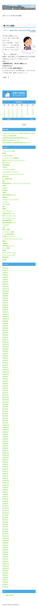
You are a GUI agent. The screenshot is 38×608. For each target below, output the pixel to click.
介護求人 (4, 167)
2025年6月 (5, 300)
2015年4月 (5, 582)
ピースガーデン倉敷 (8, 231)
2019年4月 (5, 471)
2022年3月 (5, 390)
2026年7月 (5, 270)
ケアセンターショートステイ (10, 199)
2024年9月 (5, 321)
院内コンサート (6, 162)
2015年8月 (5, 573)
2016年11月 (5, 538)
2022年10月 (5, 374)
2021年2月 (5, 420)
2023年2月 (5, 365)
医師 (3, 181)
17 (27, 112)
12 (4, 112)
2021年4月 (5, 415)
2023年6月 (5, 355)
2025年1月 (5, 312)
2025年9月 (5, 293)
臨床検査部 (5, 257)
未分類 (4, 259)
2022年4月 (5, 388)
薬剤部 (4, 250)
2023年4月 (5, 360)
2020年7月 (5, 436)
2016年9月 (5, 543)
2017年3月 (5, 529)
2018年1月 (5, 506)
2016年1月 (5, 561)
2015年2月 (5, 586)
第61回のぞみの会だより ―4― (11, 140)
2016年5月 (5, 552)
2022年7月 (5, 381)
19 (4, 114)
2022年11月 (5, 372)
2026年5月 (5, 275)
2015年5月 (5, 579)
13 (8, 112)
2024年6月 (5, 328)
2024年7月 (5, 325)
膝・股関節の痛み (7, 178)
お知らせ (4, 188)
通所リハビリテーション (9, 215)
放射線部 (4, 243)
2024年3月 (5, 335)
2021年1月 (5, 422)
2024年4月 (5, 332)
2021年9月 (5, 404)
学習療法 (4, 190)
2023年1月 (5, 367)
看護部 (4, 192)
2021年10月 (5, 402)
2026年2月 (5, 282)
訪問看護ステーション (8, 245)
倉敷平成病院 (9, 595)
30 (22, 116)
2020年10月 (5, 429)
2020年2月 (5, 448)
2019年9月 (5, 459)
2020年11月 (5, 427)
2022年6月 (5, 383)
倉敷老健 (4, 197)
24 (27, 114)
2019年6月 (5, 466)
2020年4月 (5, 443)
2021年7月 (5, 409)
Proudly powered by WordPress (10, 604)
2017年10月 (5, 512)
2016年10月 (5, 540)
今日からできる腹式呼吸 (9, 135)
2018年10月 (5, 485)
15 (17, 112)
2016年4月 (5, 554)
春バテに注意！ (9, 26)
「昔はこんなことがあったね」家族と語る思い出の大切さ (18, 133)
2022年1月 (5, 395)
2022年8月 (5, 379)
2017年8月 (5, 517)
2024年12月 (5, 314)
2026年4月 (5, 277)
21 (13, 114)
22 (17, 114)
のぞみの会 (5, 225)
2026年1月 (5, 284)
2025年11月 (5, 288)
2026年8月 (5, 268)
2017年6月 (5, 522)
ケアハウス (5, 201)
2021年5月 (5, 413)
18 (33, 112)
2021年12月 (5, 397)
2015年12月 (5, 563)
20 (8, 114)
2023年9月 (5, 349)
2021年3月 (5, 418)
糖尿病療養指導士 (7, 220)
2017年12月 (5, 508)
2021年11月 (5, 399)
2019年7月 (5, 464)
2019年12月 (5, 452)
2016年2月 (5, 559)
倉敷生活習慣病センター (9, 195)
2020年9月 (5, 432)
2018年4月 (5, 499)
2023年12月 (5, 342)
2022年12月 (5, 369)
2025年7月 (5, 298)
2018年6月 (5, 494)
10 (27, 109)
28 (13, 116)
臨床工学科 (5, 176)
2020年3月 (5, 446)
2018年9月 (5, 487)
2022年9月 (5, 376)
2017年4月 (5, 526)
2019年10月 (5, 457)
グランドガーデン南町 (8, 151)
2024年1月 (5, 339)
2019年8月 (5, 462)
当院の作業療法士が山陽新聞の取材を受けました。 (16, 142)
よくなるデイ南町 (7, 155)
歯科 (3, 206)
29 (17, 116)
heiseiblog (33, 31)
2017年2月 (5, 531)
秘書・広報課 (6, 229)
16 (22, 112)
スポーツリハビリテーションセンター (13, 174)
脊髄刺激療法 (6, 165)
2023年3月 (5, 362)
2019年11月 (5, 455)
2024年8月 (5, 323)
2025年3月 (5, 307)
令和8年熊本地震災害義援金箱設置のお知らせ (15, 138)
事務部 (11, 30)
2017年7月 (5, 519)
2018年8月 (5, 489)
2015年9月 (5, 570)
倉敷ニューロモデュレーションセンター (13, 160)
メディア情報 (6, 248)
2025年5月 (5, 302)
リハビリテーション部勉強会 (10, 158)
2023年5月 (5, 358)
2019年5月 (5, 469)
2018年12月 (5, 480)
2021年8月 (5, 406)
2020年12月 (5, 425)
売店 (3, 227)
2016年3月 (5, 556)
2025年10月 (5, 291)
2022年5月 (5, 385)
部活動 (4, 153)
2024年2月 (5, 337)
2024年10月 (5, 318)
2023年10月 (5, 346)
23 (22, 114)
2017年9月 (5, 515)
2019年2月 (5, 476)
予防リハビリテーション (9, 252)
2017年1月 (5, 533)
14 (13, 112)
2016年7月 (5, 547)
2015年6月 (5, 577)
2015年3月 (5, 584)
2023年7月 (5, 353)
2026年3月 (5, 279)
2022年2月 (5, 392)
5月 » (31, 119)
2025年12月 (5, 286)
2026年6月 (5, 272)
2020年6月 (5, 439)
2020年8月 (5, 434)
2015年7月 (5, 575)
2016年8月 (5, 545)
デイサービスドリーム (8, 218)
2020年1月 (5, 450)
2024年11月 (5, 316)
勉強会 (4, 241)
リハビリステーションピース (10, 171)
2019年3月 (5, 473)
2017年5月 (5, 524)
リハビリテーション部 (8, 255)
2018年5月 (5, 496)
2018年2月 (5, 503)
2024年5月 (5, 330)
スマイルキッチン (7, 211)
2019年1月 (5, 478)
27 (8, 116)
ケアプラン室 (6, 204)
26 (4, 116)
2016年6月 (5, 549)
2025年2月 (5, 309)
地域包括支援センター (8, 213)
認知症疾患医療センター (9, 222)
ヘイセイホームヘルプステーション (12, 238)
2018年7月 (5, 492)
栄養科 (4, 185)
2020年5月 (5, 441)
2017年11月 (5, 510)
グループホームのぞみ (8, 169)
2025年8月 (5, 295)
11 (33, 109)
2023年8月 (5, 351)
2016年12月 (5, 536)
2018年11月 (5, 482)
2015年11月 (5, 566)
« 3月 (8, 119)
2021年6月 (5, 411)
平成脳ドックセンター (8, 236)
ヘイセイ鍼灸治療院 (8, 234)
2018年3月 (5, 501)
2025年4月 (5, 305)
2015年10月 (5, 568)
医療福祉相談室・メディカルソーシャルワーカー (16, 183)
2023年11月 (5, 344)
